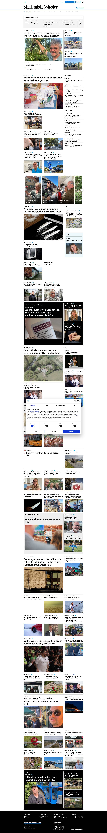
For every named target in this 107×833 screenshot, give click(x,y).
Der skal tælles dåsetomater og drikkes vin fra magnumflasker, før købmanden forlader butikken (74, 620)
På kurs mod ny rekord (51, 597)
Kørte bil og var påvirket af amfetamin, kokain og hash (32, 23)
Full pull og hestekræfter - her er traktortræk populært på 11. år (41, 778)
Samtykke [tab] (32, 405)
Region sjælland (27, 615)
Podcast (31, 307)
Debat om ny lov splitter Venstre (72, 452)
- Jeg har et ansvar (74, 733)
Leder (72, 238)
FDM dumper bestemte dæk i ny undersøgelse (32, 618)
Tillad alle (71, 431)
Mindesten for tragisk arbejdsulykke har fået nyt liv (53, 677)
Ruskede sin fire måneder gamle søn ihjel (31, 245)
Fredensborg (47, 470)
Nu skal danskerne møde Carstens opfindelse (52, 473)
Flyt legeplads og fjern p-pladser (53, 753)
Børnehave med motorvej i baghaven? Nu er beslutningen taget (43, 79)
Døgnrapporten (32, 21)
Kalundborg (46, 674)
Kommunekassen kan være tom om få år (42, 521)
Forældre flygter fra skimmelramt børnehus (31, 753)
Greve (26, 21)
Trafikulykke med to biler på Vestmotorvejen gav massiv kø (53, 733)
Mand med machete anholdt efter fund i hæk (68, 23)
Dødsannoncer (70, 11)
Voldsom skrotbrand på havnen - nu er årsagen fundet (74, 101)
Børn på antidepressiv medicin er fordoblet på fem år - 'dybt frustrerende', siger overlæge (73, 327)
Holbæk (25, 206)
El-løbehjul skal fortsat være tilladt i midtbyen (52, 285)
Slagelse (26, 30)
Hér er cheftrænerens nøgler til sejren (43, 642)
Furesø (25, 674)
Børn (30, 470)
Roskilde (25, 470)
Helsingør (26, 347)
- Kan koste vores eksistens (42, 34)
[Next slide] (81, 190)
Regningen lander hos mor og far (74, 240)
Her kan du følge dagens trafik (41, 454)
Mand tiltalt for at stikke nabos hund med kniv (33, 495)
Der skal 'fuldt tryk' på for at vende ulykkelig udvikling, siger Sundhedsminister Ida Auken (42, 312)
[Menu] (83, 2)
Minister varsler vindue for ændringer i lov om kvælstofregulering (72, 129)
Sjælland (45, 21)
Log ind (78, 2)
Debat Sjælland (74, 210)
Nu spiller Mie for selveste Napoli (73, 537)
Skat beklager (48, 264)
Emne (49, 11)
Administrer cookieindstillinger (60, 817)
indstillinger (76, 415)
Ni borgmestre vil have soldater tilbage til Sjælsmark (32, 265)
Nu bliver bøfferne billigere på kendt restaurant (32, 114)
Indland (33, 67)
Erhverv (55, 11)
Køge (65, 30)
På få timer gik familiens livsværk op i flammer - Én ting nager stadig (53, 496)
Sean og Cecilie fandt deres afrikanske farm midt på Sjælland (72, 794)
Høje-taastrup (27, 556)
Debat (61, 11)
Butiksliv (72, 615)
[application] (33, 190)
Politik (51, 262)
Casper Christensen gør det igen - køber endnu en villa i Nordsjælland (42, 351)
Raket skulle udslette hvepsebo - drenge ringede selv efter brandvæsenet (73, 117)
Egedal (65, 535)
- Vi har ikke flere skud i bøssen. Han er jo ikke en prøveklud (33, 474)
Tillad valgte (53, 431)
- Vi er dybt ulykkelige (73, 33)
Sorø (26, 774)
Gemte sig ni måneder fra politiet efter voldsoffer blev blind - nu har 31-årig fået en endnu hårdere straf (43, 562)
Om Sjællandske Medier (59, 814)
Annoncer (26, 817)
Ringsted (25, 111)
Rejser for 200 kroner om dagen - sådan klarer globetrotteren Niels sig (71, 517)
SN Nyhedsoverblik (28, 11)
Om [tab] (74, 405)
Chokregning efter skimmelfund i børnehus (31, 733)
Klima (31, 30)
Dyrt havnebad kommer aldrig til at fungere (74, 754)
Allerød (25, 75)
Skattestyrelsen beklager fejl (72, 86)
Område (43, 11)
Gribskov (26, 516)
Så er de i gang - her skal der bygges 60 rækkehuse (72, 107)
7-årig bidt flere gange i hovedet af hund (51, 133)
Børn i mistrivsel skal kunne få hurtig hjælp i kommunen (72, 306)
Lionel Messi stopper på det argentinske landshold (72, 140)
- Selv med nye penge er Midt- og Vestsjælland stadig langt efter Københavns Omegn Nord (74, 214)
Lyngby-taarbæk (68, 595)
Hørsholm (67, 132)
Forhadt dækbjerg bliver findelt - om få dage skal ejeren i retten (71, 775)
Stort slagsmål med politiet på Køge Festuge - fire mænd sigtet (74, 560)
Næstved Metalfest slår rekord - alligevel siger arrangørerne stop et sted (41, 701)
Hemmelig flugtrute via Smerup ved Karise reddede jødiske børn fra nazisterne (73, 496)
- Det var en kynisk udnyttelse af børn (42, 210)
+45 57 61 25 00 (31, 828)
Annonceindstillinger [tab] (60, 405)
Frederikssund (68, 750)
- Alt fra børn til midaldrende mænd (33, 155)
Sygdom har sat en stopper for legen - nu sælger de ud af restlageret (33, 134)
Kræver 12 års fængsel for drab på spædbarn (72, 472)
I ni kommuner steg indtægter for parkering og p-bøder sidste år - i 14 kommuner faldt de (53, 156)
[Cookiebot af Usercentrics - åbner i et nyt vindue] (74, 401)
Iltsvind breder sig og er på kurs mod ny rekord (39, 69)
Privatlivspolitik (57, 816)
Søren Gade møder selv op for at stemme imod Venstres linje (33, 598)
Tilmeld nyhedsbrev (43, 816)
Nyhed (69, 30)
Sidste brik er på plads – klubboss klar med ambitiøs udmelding (32, 387)
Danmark (68, 238)
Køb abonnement (70, 2)
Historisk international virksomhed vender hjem (51, 618)
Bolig (30, 347)
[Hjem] (25, 2)
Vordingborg (26, 131)
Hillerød (25, 638)
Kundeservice (27, 814)
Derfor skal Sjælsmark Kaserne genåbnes (73, 135)
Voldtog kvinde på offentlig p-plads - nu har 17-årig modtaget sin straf (73, 54)
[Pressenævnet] (59, 827)
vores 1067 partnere (34, 411)
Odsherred (67, 615)
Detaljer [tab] (46, 405)
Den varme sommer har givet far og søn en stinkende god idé (74, 640)
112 (70, 470)
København (28, 67)
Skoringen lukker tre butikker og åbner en (74, 90)
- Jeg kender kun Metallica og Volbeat (73, 678)
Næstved (66, 104)
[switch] (46, 426)
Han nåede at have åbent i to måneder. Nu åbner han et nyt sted (32, 678)
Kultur (69, 120)
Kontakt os (41, 817)
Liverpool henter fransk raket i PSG (73, 392)
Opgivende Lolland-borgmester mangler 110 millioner (73, 146)
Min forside (36, 11)
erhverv (71, 88)
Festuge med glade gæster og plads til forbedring (73, 122)
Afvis (36, 431)
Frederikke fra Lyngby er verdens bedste (72, 598)
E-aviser (62, 2)
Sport (76, 11)
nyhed (69, 78)
